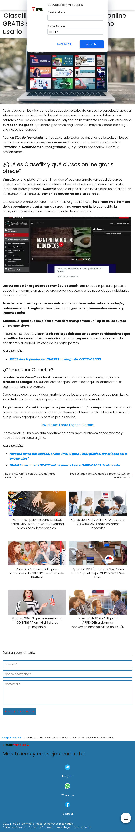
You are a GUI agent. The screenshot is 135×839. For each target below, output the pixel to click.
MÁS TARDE (65, 44)
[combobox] (53, 31)
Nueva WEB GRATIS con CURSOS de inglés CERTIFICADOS (30, 475)
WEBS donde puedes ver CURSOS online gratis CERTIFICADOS (55, 359)
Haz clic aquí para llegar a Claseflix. (67, 425)
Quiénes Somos (83, 827)
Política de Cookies (14, 827)
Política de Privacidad (41, 827)
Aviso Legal (63, 827)
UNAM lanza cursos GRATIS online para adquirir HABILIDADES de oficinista (65, 465)
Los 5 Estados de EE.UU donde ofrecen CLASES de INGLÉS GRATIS (100, 475)
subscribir (91, 44)
